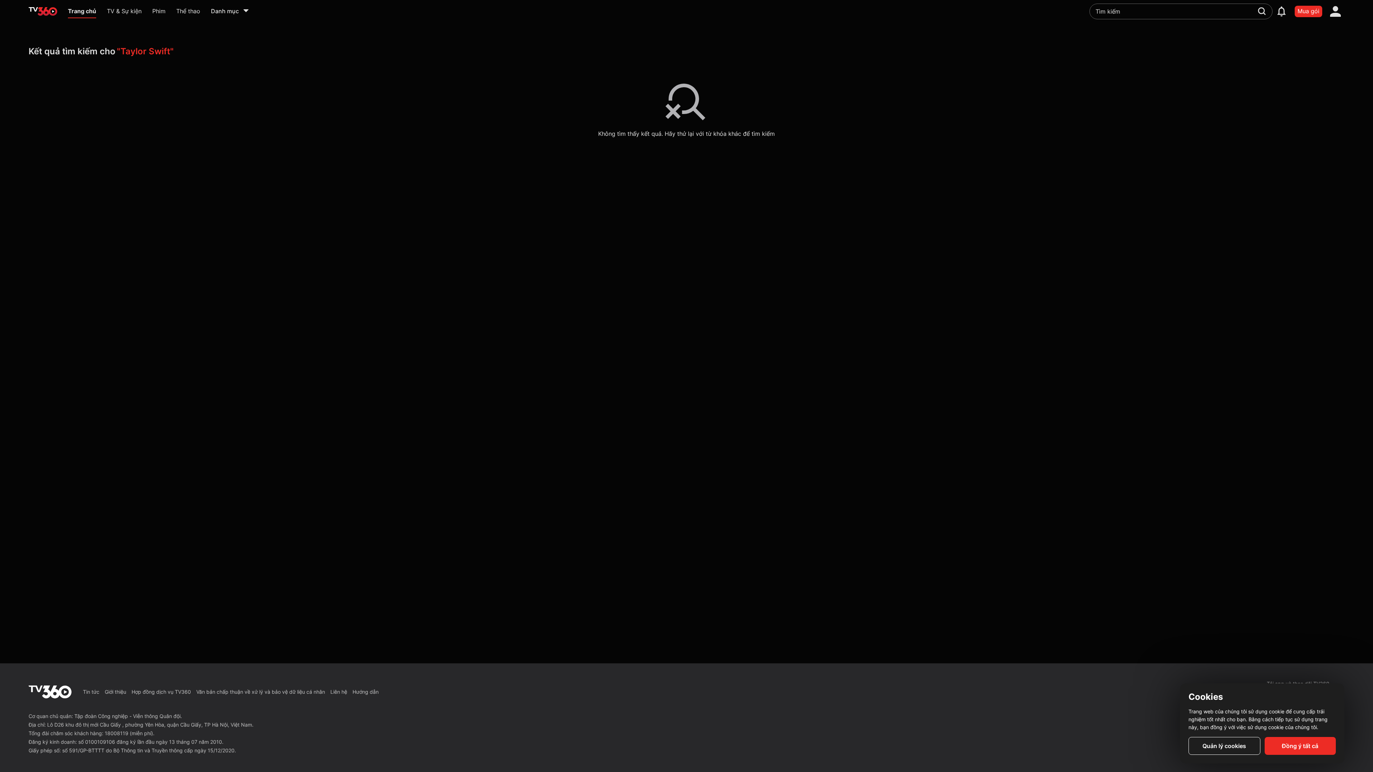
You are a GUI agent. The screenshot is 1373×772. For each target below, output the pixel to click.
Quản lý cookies (1224, 745)
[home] (43, 11)
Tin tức (91, 692)
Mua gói (1308, 11)
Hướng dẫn (366, 692)
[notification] (1281, 11)
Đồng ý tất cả (1300, 745)
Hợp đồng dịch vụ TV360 (161, 692)
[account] (1335, 11)
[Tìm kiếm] (1261, 11)
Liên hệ (338, 692)
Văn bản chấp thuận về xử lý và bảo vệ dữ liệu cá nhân (260, 692)
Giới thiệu (115, 692)
